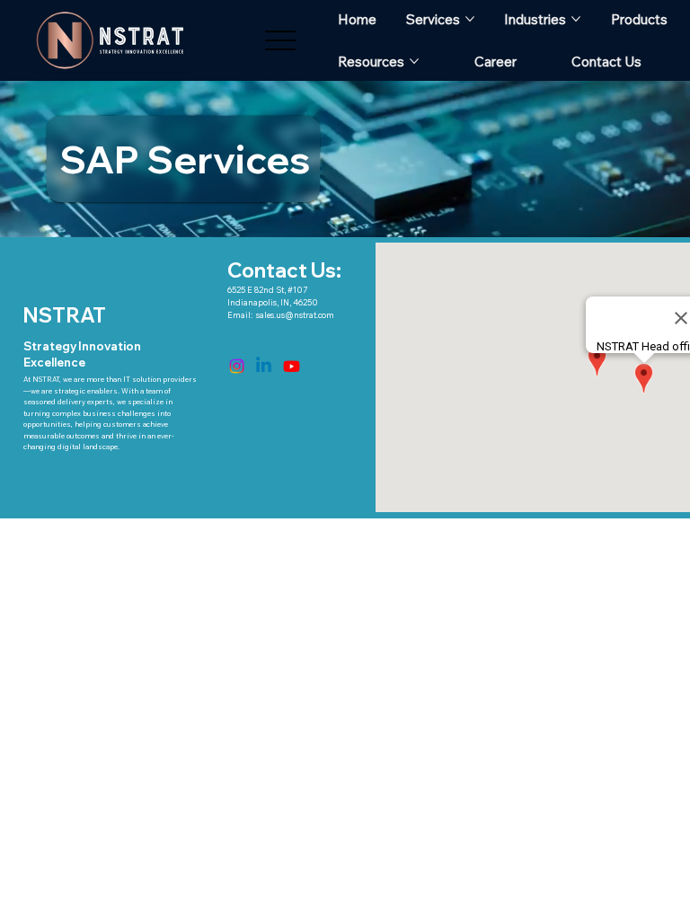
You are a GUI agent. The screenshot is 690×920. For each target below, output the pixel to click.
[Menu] (280, 41)
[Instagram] (236, 366)
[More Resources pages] (414, 61)
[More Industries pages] (575, 18)
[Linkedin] (263, 366)
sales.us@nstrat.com (295, 315)
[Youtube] (291, 366)
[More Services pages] (469, 18)
